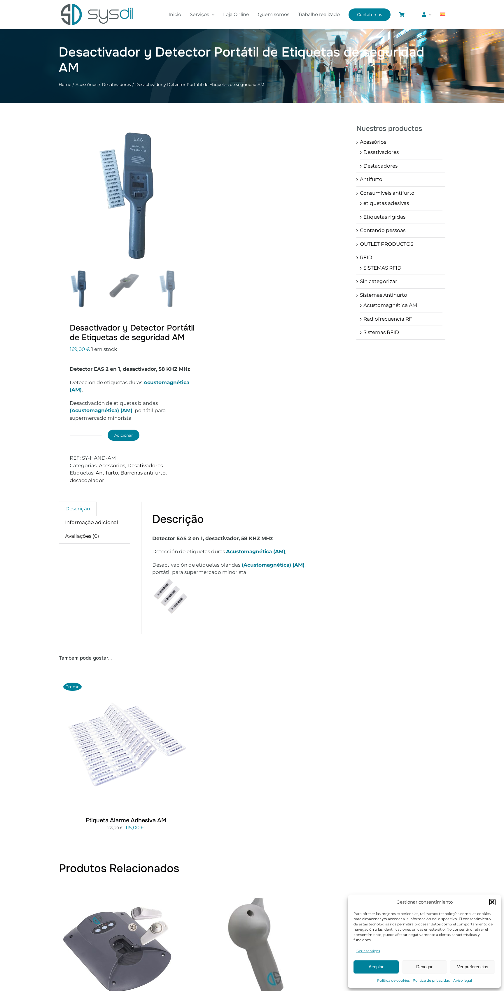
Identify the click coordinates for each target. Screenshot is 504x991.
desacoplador (87, 480)
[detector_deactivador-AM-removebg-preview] (146, 192)
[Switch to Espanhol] (442, 14)
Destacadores (380, 166)
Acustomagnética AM (390, 305)
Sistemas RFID (381, 332)
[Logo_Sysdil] (97, 4)
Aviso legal (462, 980)
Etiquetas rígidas (384, 217)
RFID (366, 257)
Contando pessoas (382, 230)
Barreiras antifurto (143, 473)
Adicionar (123, 435)
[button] (492, 902)
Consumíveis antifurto (387, 193)
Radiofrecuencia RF (387, 319)
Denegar (424, 966)
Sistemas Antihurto (383, 295)
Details (146, 744)
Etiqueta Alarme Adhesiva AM (126, 820)
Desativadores (145, 465)
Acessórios (112, 465)
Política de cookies (393, 980)
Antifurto (107, 473)
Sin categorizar (378, 281)
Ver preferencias (472, 966)
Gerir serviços (368, 951)
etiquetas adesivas (386, 203)
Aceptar (376, 966)
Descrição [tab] (77, 509)
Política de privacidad (431, 980)
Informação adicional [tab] (91, 522)
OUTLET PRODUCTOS (386, 244)
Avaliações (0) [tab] (82, 536)
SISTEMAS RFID (382, 268)
